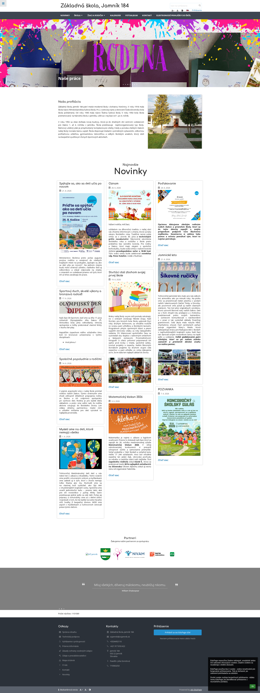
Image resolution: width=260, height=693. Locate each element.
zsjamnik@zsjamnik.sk (120, 636)
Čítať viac (64, 282)
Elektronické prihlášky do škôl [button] (173, 15)
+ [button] (173, 10)
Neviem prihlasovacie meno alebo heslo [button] (177, 638)
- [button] (178, 10)
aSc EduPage (196, 689)
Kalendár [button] (115, 15)
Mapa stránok (68, 660)
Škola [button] (77, 15)
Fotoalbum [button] (131, 15)
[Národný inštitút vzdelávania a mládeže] (134, 554)
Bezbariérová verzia (69, 689)
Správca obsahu (69, 632)
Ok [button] (252, 686)
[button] (182, 10)
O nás (64, 665)
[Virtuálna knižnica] (172, 554)
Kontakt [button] (147, 15)
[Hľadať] (199, 5)
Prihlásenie (197, 10)
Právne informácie (70, 646)
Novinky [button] (65, 15)
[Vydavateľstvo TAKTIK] (157, 554)
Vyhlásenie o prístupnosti (73, 641)
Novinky (66, 674)
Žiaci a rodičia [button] (95, 15)
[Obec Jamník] (105, 554)
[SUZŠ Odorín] (117, 554)
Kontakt (66, 669)
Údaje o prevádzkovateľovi (74, 655)
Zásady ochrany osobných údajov (77, 650)
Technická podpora (70, 636)
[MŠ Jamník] (92, 554)
